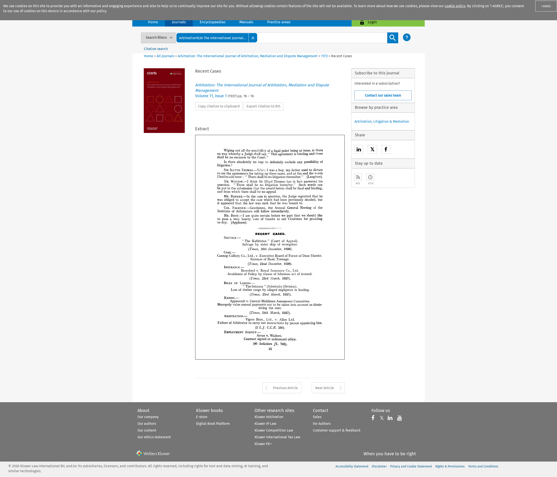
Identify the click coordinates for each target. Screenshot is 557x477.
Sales (317, 417)
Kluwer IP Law (265, 424)
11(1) (324, 56)
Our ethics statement (154, 437)
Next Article (324, 388)
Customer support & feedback (336, 430)
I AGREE (546, 6)
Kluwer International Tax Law (277, 437)
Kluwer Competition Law (274, 430)
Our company (148, 417)
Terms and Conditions (483, 466)
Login (372, 22)
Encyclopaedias (212, 22)
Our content (147, 430)
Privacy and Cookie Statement (411, 466)
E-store (201, 417)
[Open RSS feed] (358, 177)
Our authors (147, 424)
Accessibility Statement (352, 466)
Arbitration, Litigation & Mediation (381, 121)
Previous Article (285, 388)
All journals (166, 56)
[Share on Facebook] (385, 150)
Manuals (246, 22)
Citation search (156, 49)
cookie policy (455, 6)
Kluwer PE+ (263, 444)
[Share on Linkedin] (358, 150)
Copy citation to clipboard (219, 106)
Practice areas (278, 22)
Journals (179, 22)
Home (153, 22)
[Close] (253, 38)
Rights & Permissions (450, 466)
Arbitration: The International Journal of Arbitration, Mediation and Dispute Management (247, 56)
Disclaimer (379, 466)
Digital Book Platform (213, 424)
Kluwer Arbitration (269, 417)
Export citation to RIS (263, 106)
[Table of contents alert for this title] (370, 177)
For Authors (322, 424)
